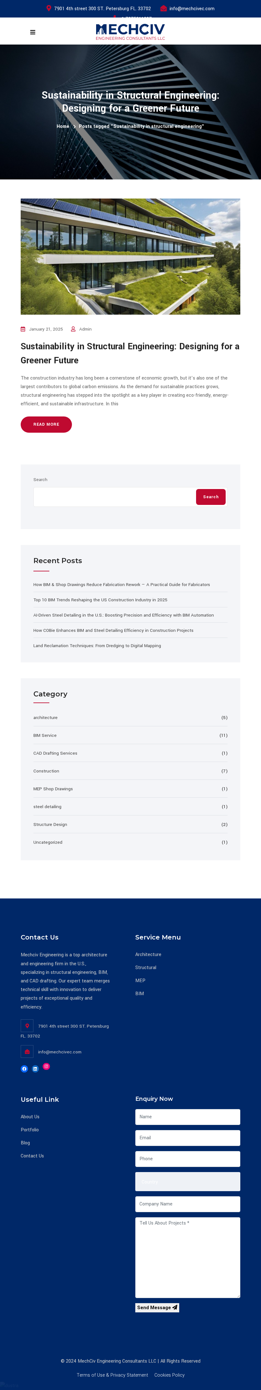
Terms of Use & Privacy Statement (112, 1375)
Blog (25, 1143)
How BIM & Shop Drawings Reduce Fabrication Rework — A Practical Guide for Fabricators (121, 585)
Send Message (154, 1307)
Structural (145, 967)
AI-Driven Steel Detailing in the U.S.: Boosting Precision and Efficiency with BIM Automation (123, 615)
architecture (45, 718)
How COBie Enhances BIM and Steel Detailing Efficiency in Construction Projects (113, 630)
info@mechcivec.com (192, 8)
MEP (140, 980)
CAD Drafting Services (55, 753)
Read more (46, 424)
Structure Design (50, 824)
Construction (46, 771)
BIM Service (45, 735)
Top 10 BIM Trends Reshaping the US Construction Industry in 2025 (100, 600)
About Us (30, 1117)
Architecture (148, 954)
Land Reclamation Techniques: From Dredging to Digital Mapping (97, 646)
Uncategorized (47, 842)
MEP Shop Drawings (53, 789)
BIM (139, 993)
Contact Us (32, 1156)
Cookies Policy (169, 1375)
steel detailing (47, 807)
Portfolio (30, 1130)
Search (40, 480)
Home (63, 126)
